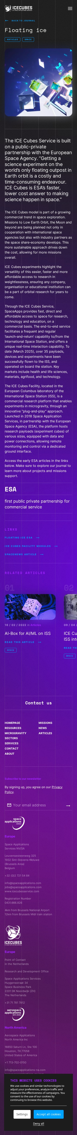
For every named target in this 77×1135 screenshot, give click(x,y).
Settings (22, 1114)
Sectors (11, 738)
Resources (13, 728)
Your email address (29, 805)
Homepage (12, 722)
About (9, 753)
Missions (45, 722)
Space (28, 39)
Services (11, 743)
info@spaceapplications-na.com (25, 1069)
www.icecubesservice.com (22, 891)
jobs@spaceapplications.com (23, 887)
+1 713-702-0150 (15, 1062)
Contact (11, 748)
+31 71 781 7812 (15, 1002)
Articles (12, 39)
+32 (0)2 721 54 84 (17, 875)
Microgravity (15, 733)
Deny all (38, 1124)
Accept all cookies (49, 1114)
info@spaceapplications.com (23, 883)
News (43, 728)
